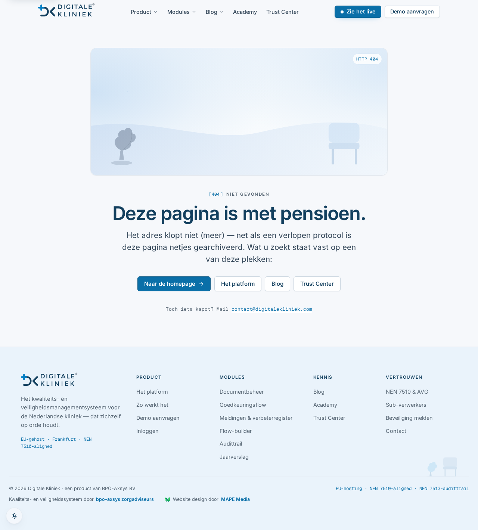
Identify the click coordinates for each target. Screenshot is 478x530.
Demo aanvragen (412, 11)
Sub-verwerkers (406, 405)
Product (141, 12)
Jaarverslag (234, 456)
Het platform (238, 283)
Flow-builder (236, 431)
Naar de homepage (169, 283)
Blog (211, 12)
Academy (245, 12)
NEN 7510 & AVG (407, 391)
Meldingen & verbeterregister (256, 418)
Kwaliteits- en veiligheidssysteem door (81, 499)
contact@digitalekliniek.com (272, 309)
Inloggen (147, 431)
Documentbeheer (242, 391)
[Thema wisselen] (14, 516)
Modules (178, 12)
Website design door (211, 499)
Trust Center (282, 12)
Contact (396, 431)
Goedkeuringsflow (243, 405)
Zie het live (361, 11)
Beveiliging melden (409, 418)
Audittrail (231, 443)
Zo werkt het (152, 405)
